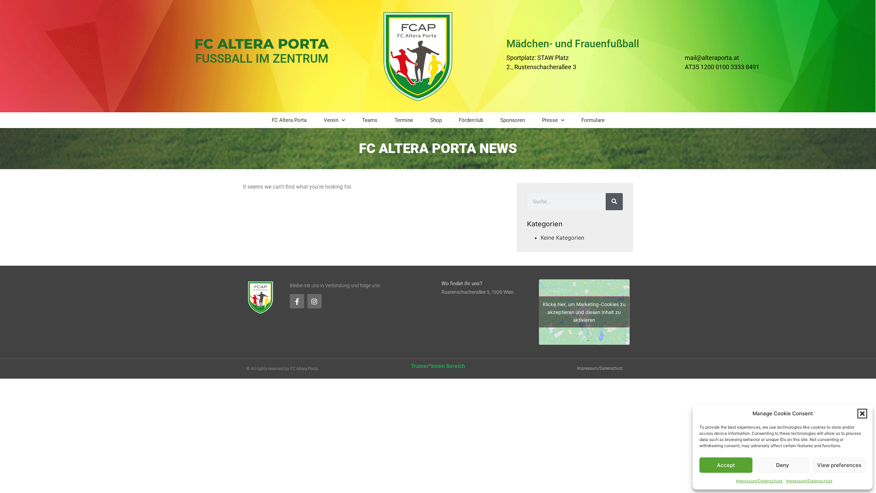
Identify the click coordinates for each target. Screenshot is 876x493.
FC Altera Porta (289, 120)
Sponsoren (512, 120)
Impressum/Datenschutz (759, 480)
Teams (369, 120)
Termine (404, 120)
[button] (862, 413)
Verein (331, 120)
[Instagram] (314, 301)
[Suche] (614, 201)
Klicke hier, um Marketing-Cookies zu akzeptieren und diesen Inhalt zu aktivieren (584, 312)
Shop (436, 120)
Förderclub (471, 120)
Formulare (593, 120)
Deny (782, 465)
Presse (550, 120)
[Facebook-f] (297, 301)
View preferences (839, 465)
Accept (726, 465)
